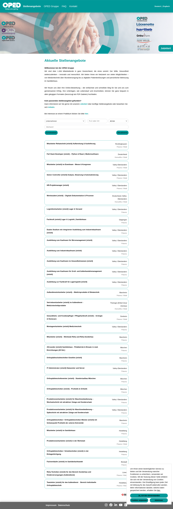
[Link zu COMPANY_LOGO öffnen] (12, 6)
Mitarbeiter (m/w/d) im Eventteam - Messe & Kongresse (69, 164)
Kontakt (73, 6)
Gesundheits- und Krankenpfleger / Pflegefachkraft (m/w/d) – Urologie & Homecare (74, 317)
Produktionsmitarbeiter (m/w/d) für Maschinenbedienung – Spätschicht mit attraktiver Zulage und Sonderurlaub (70, 411)
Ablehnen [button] (159, 500)
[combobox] (118, 121)
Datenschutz (64, 505)
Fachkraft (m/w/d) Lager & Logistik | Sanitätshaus (66, 219)
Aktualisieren (122, 133)
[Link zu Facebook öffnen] (111, 505)
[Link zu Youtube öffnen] (121, 505)
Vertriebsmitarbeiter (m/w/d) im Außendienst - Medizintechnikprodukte (65, 304)
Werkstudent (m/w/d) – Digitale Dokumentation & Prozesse (70, 196)
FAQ (64, 6)
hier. (158, 490)
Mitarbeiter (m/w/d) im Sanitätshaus (61, 430)
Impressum (51, 505)
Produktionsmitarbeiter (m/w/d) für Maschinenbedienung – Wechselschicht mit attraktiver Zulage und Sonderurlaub (70, 400)
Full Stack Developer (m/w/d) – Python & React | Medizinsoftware (73, 154)
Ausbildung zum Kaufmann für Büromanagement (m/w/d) (69, 240)
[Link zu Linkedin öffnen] (116, 505)
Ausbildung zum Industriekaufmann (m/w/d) (64, 251)
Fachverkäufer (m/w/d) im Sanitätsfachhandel (65, 462)
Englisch (166, 6)
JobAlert (84, 104)
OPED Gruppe (51, 6)
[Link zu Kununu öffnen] (126, 505)
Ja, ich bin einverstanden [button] (149, 496)
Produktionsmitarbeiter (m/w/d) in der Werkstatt (66, 441)
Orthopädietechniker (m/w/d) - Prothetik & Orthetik (67, 389)
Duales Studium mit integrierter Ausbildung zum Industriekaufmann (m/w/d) (74, 231)
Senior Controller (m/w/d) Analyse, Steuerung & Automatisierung (72, 175)
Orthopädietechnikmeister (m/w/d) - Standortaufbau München (71, 378)
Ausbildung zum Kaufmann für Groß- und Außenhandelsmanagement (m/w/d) (74, 272)
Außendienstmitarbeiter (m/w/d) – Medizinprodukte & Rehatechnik (73, 292)
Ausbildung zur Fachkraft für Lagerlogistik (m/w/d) (67, 282)
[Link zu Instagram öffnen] (106, 505)
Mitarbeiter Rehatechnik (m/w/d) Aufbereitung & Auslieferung (71, 144)
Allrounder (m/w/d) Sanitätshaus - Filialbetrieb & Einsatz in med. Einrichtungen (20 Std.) (72, 348)
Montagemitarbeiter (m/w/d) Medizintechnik (64, 326)
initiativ (51, 107)
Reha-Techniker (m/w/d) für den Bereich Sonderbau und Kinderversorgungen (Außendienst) (69, 473)
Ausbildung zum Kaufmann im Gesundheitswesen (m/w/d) (70, 261)
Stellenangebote (32, 6)
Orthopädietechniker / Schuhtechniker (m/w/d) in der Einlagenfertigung (68, 452)
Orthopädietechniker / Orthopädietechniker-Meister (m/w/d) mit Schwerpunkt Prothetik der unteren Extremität (72, 421)
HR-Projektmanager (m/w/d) (58, 185)
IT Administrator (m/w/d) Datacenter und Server (66, 368)
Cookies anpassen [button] (139, 500)
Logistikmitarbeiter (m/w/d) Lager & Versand (64, 209)
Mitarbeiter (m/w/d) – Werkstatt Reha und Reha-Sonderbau (70, 337)
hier (86, 114)
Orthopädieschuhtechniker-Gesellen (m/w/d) (64, 358)
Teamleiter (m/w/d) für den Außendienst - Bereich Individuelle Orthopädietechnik (71, 483)
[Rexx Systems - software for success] (125, 494)
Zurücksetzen (51, 133)
